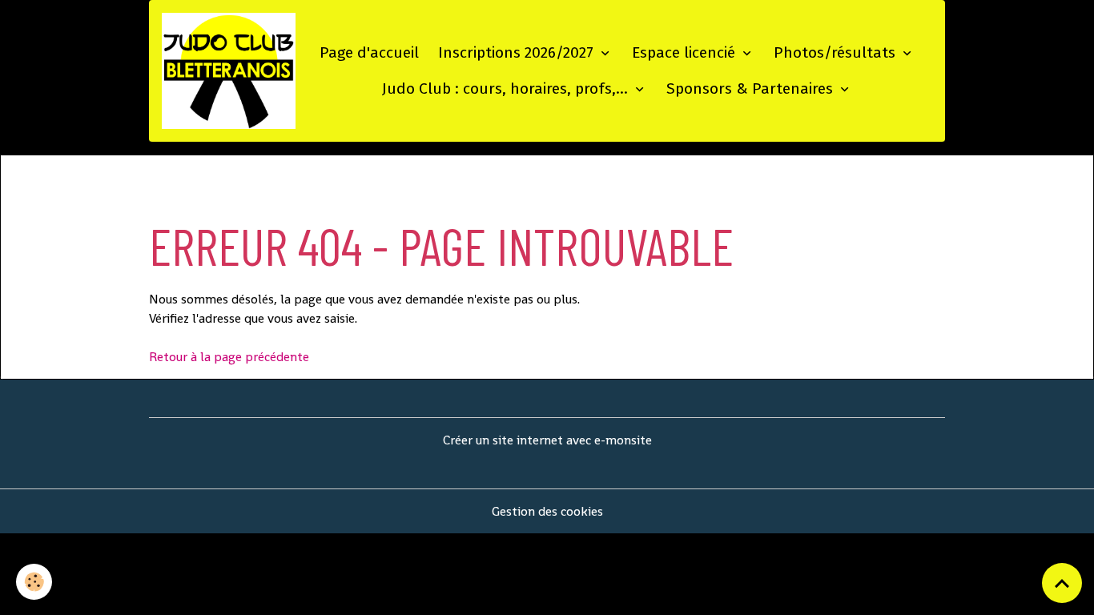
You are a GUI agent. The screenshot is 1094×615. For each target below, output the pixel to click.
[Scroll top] (1062, 583)
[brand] (229, 71)
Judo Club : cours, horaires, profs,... (507, 88)
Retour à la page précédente (229, 356)
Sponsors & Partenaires (751, 88)
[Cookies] (34, 582)
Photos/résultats (836, 52)
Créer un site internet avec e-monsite (547, 440)
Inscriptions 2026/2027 (517, 52)
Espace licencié (685, 52)
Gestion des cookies (547, 511)
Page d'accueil (369, 52)
